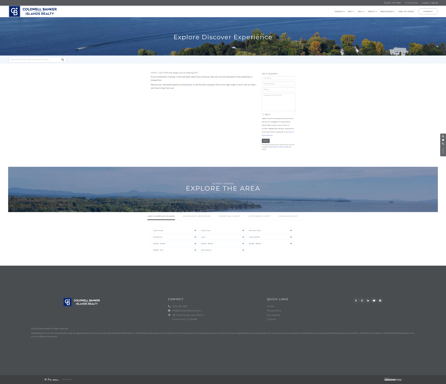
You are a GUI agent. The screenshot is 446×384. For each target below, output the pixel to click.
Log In (426, 3)
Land (203, 237)
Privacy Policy (271, 147)
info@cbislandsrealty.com (187, 310)
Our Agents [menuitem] (273, 315)
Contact (428, 11)
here (190, 84)
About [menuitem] (371, 11)
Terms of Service (285, 147)
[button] (62, 59)
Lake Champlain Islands (161, 216)
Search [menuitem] (339, 11)
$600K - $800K (255, 244)
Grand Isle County (229, 216)
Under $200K (254, 237)
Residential (157, 237)
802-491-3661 (394, 3)
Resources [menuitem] (386, 11)
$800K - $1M (158, 250)
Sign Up (434, 3)
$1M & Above (206, 250)
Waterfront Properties (196, 216)
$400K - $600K (207, 244)
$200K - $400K (159, 244)
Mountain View (255, 230)
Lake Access (158, 230)
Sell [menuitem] (360, 11)
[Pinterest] (380, 300)
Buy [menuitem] (350, 11)
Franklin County (288, 216)
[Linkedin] (368, 300)
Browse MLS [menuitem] (274, 310)
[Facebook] (355, 300)
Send (265, 141)
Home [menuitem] (270, 306)
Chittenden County (259, 216)
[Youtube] (374, 300)
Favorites (412, 3)
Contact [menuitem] (271, 319)
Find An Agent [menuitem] (406, 11)
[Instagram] (361, 300)
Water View (205, 230)
